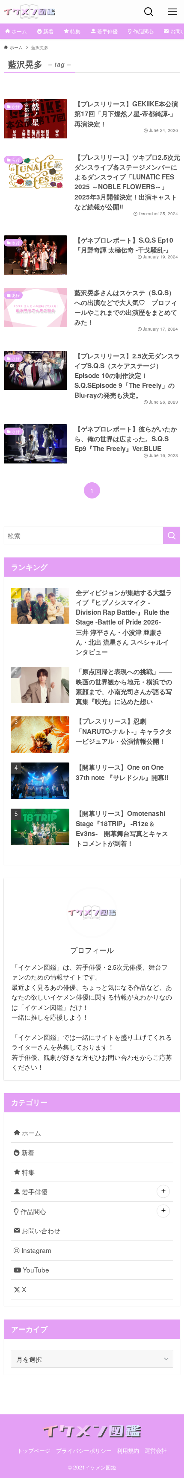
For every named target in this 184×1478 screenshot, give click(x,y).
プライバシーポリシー (84, 1450)
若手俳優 (33, 1191)
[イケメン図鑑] (30, 11)
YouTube (35, 1269)
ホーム (30, 1132)
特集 (27, 1171)
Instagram (35, 1250)
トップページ (33, 1450)
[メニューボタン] (172, 11)
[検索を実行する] (171, 535)
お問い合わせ (40, 1230)
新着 (27, 1152)
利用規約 (128, 1450)
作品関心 (32, 1211)
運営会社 (156, 1450)
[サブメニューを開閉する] (163, 1191)
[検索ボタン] (148, 11)
